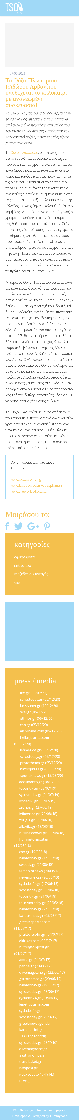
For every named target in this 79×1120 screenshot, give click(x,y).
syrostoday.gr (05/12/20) (39, 756)
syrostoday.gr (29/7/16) (38, 1042)
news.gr (25, 1080)
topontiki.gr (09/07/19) (37, 788)
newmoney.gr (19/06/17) (39, 985)
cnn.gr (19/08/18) (33, 851)
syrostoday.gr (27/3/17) (38, 1017)
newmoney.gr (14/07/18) (39, 858)
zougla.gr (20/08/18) (35, 820)
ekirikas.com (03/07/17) (38, 940)
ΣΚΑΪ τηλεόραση (32, 1036)
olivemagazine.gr (33, 1048)
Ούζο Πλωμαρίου (24, 152)
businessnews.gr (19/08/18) (41, 832)
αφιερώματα (24, 557)
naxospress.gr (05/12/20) (40, 769)
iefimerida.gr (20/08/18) (38, 813)
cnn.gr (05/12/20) (33, 724)
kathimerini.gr (30, 1029)
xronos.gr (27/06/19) (36, 807)
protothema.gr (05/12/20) (40, 762)
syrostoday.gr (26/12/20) (39, 699)
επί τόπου (22, 565)
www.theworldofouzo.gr (29, 491)
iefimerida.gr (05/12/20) (38, 750)
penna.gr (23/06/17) (35, 966)
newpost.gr (28, 1068)
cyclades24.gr (30, 1010)
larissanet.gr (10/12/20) (38, 705)
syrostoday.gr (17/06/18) (39, 890)
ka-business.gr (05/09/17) (40, 915)
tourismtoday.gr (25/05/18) (41, 902)
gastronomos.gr (32, 1055)
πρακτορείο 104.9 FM (36, 1074)
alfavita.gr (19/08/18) (36, 826)
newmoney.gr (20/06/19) (39, 877)
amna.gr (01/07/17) (34, 959)
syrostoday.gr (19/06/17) (39, 991)
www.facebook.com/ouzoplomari (36, 485)
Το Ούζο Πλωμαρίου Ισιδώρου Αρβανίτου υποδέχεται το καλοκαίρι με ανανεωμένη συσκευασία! (36, 92)
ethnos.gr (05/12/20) (36, 718)
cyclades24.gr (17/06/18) (38, 883)
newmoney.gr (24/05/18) (39, 909)
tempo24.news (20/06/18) (40, 870)
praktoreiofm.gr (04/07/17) (41, 934)
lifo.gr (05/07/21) (33, 692)
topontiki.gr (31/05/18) (37, 896)
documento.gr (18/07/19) (39, 781)
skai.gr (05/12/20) (33, 712)
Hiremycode (58, 1116)
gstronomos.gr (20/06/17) (40, 978)
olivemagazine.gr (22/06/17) (42, 972)
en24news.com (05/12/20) (40, 731)
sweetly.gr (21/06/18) (36, 864)
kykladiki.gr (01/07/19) (37, 801)
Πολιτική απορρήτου (50, 1110)
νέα (17, 582)
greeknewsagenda (34, 1023)
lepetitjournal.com (34, 1004)
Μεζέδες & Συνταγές (31, 573)
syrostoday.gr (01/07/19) (39, 794)
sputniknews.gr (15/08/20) (41, 775)
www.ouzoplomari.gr (26, 479)
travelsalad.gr (30, 1061)
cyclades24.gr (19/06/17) (38, 997)
